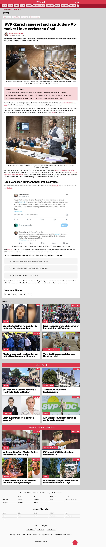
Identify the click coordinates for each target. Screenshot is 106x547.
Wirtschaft (5, 499)
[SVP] (41, 13)
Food (4, 516)
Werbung (12, 534)
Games (52, 499)
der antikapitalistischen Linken (65, 170)
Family (67, 513)
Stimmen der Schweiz (71, 499)
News (4, 496)
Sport (35, 496)
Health (4, 513)
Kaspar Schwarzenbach (16, 33)
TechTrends (69, 516)
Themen (20, 502)
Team (18, 534)
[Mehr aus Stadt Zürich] (41, 427)
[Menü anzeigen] (78, 2)
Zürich (10, 9)
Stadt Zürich (17, 9)
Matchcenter (53, 496)
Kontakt (29, 534)
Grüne (54, 186)
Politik (20, 496)
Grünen (9, 250)
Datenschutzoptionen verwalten (63, 534)
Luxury (52, 513)
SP (57, 186)
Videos (20, 499)
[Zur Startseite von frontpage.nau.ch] (40, 2)
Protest (9, 188)
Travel (35, 516)
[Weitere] (78, 5)
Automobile (53, 516)
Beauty (4, 519)
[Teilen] (75, 542)
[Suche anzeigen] (75, 2)
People (67, 496)
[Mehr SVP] (41, 365)
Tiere (19, 516)
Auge (53, 112)
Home (5, 9)
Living (19, 513)
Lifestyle (5, 502)
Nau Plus (36, 499)
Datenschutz (36, 534)
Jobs (23, 534)
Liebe (35, 513)
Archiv (36, 502)
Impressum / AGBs (47, 534)
